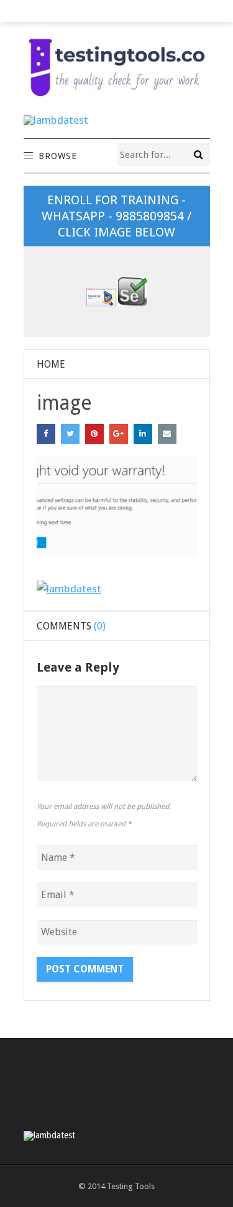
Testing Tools (131, 1186)
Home (51, 364)
